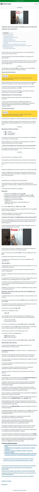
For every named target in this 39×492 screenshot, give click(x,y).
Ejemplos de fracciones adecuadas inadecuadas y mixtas (18, 460)
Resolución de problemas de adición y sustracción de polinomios (18, 471)
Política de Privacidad (21, 490)
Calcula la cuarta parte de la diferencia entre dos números (18, 458)
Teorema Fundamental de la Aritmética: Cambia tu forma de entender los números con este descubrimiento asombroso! (21, 454)
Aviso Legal (4, 484)
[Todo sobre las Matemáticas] (6, 4)
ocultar (11, 33)
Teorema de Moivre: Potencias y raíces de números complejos (18, 476)
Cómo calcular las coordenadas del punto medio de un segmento (19, 465)
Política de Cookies (6, 481)
